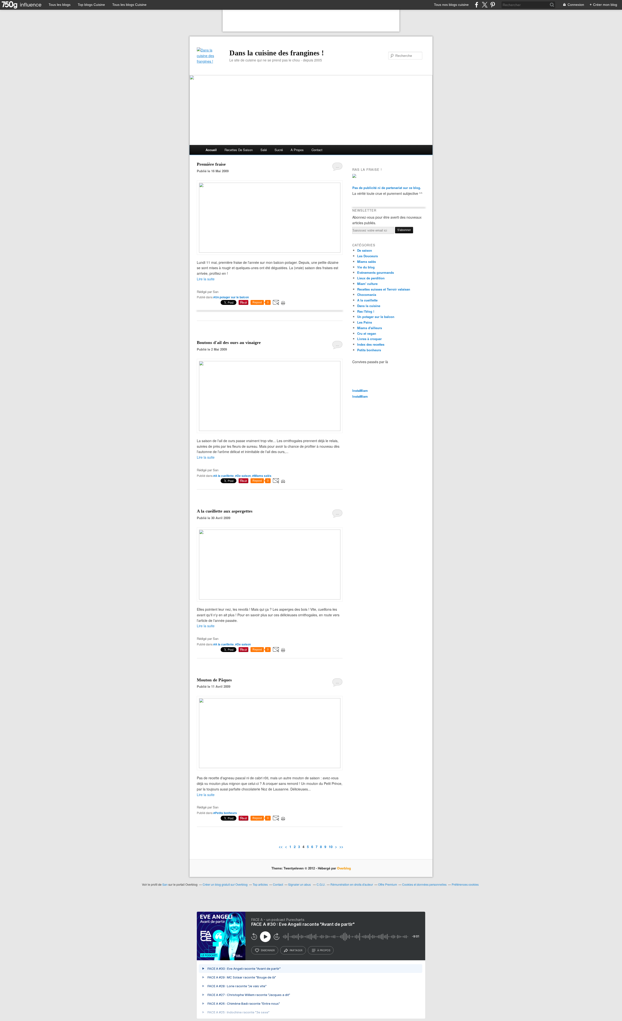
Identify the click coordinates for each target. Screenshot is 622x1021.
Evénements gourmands (375, 272)
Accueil (211, 149)
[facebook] (477, 5)
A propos (297, 149)
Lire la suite (206, 278)
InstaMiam (360, 390)
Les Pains (364, 322)
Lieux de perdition (371, 278)
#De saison (243, 475)
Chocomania (366, 294)
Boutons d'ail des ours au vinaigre (229, 342)
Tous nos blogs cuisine (451, 5)
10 (331, 846)
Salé (263, 149)
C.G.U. (321, 884)
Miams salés (366, 261)
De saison (364, 250)
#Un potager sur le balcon (231, 297)
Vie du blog (366, 267)
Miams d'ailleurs (369, 328)
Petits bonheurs (369, 350)
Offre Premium (387, 884)
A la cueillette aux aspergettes (224, 511)
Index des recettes (370, 344)
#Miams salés (261, 475)
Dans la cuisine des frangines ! (276, 53)
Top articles (260, 884)
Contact (316, 149)
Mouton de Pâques (214, 680)
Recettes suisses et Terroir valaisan (383, 289)
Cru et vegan (366, 333)
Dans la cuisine (368, 305)
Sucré (279, 149)
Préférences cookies (465, 884)
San (165, 884)
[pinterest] (493, 5)
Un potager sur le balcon (375, 316)
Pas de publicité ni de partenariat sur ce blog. (386, 187)
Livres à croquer (369, 338)
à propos (323, 950)
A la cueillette (367, 300)
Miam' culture (367, 283)
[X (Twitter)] (485, 5)
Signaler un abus (299, 884)
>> (341, 846)
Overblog (344, 868)
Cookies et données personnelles (424, 884)
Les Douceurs (367, 256)
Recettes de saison (239, 149)
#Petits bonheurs (225, 813)
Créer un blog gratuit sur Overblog (225, 884)
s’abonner (268, 950)
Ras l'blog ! (365, 311)
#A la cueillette (223, 475)
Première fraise (211, 164)
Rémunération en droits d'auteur (351, 884)
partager (296, 950)
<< (281, 846)
